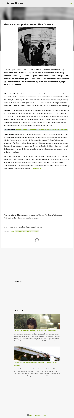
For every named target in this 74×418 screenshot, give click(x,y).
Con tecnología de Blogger (38, 415)
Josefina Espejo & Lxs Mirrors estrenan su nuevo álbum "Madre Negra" (41, 130)
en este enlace (36, 168)
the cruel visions (32, 231)
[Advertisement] (37, 262)
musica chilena (20, 231)
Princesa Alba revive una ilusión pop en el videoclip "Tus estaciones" (35, 330)
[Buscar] (71, 3)
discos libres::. (15, 3)
